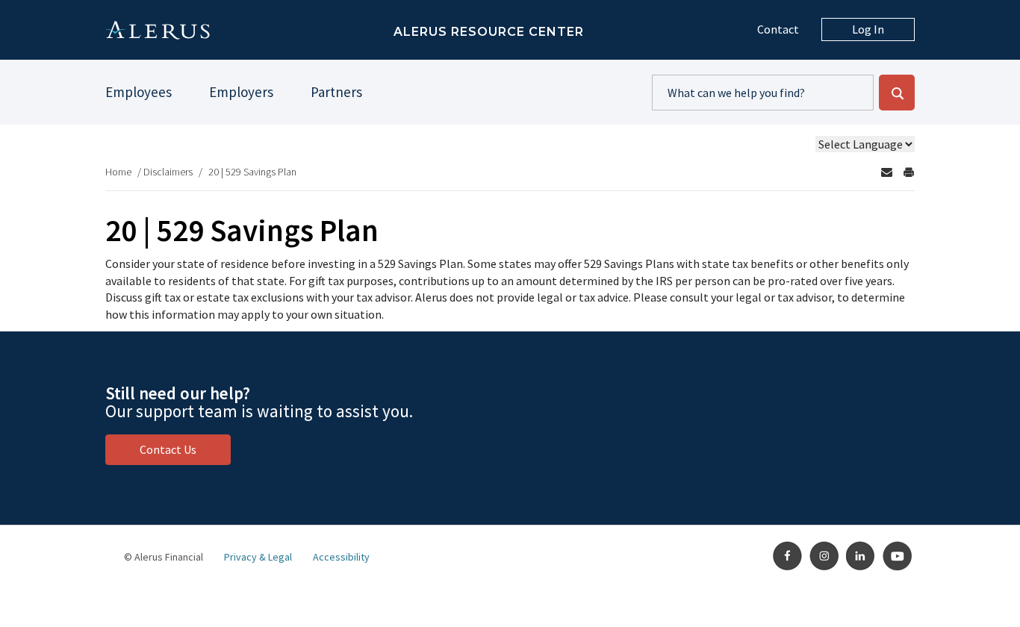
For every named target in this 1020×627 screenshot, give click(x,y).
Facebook (788, 556)
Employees (138, 92)
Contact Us (168, 449)
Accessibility (341, 557)
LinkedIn (861, 556)
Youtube (897, 556)
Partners (336, 92)
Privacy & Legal (258, 557)
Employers (241, 92)
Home (118, 171)
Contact (778, 29)
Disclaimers (168, 171)
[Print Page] (909, 172)
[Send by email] (886, 172)
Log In (868, 29)
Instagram (824, 556)
